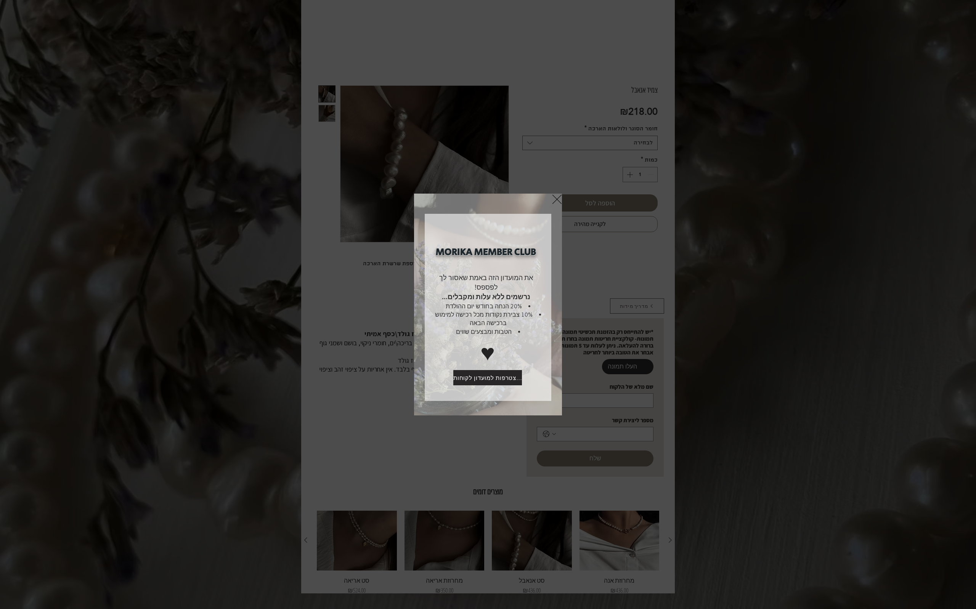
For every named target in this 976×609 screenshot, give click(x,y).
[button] (557, 199)
